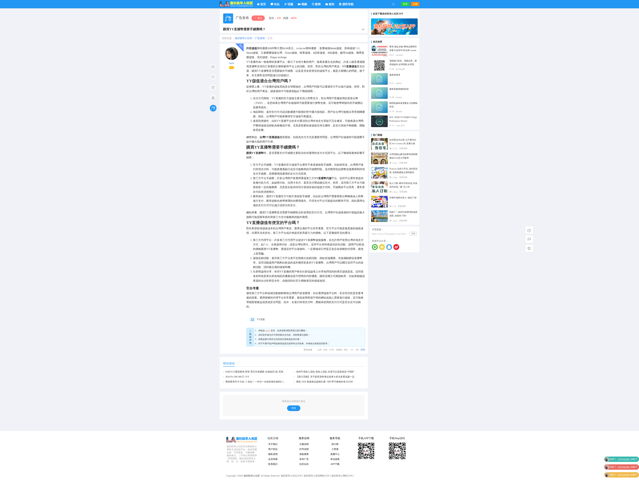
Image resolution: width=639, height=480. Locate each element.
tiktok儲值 (336, 48)
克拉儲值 (262, 57)
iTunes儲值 (291, 52)
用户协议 (273, 449)
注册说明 (304, 444)
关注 (259, 18)
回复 (363, 349)
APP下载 (334, 464)
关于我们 (273, 444)
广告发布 (243, 18)
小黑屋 (334, 449)
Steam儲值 (252, 52)
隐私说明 (273, 454)
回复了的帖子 (623, 451)
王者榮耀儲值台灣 (271, 52)
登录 (405, 4)
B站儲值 (332, 52)
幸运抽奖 (335, 459)
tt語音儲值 (319, 52)
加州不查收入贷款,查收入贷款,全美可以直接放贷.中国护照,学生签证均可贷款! (336, 372)
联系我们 (292, 330)
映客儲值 (305, 52)
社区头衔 (304, 464)
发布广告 (304, 459)
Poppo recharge (278, 57)
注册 (415, 4)
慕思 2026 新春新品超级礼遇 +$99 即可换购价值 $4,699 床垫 (327, 381)
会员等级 (273, 459)
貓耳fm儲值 (347, 52)
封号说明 (304, 449)
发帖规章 (304, 454)
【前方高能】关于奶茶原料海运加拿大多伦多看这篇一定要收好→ (330, 376)
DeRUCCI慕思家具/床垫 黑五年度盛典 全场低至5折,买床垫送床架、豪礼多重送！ (267, 372)
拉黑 (320, 350)
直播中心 (335, 454)
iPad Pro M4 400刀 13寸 (237, 376)
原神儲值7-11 (352, 48)
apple (231, 63)
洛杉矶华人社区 (236, 4)
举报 (325, 350)
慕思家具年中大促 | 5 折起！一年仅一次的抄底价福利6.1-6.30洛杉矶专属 (262, 381)
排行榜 (334, 444)
